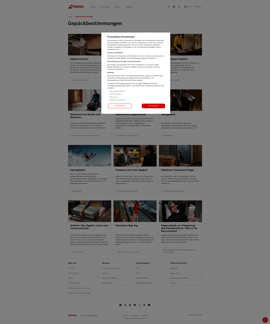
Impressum (113, 97)
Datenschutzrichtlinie (117, 91)
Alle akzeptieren (153, 105)
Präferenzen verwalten (117, 100)
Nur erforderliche (120, 105)
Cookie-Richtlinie (115, 94)
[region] (135, 73)
